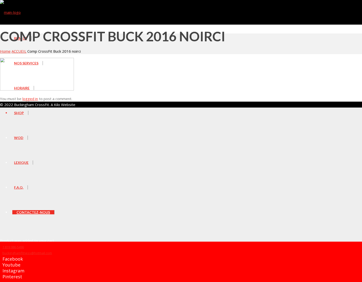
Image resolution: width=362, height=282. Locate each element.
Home (5, 51)
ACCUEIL (19, 51)
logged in (30, 98)
